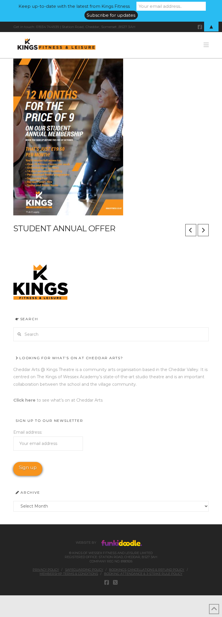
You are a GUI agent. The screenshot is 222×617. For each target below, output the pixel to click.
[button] (206, 45)
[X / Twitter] (115, 582)
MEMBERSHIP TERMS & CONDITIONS (69, 574)
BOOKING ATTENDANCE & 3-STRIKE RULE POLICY (143, 574)
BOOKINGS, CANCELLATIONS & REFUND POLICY (146, 570)
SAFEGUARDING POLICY (84, 570)
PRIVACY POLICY (46, 570)
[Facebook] (106, 582)
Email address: (27, 432)
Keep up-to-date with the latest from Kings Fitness (74, 6)
